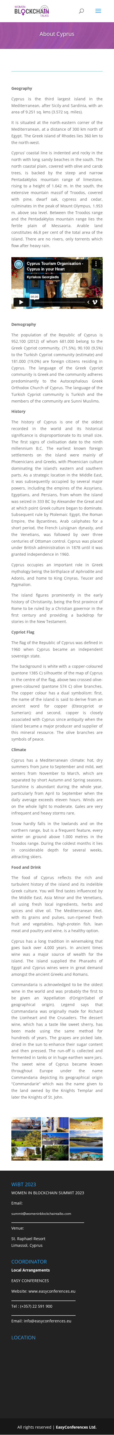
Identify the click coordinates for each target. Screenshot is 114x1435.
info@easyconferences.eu (47, 1321)
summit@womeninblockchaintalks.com (41, 1213)
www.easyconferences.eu (52, 1291)
